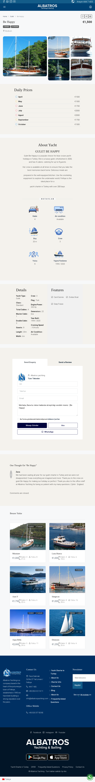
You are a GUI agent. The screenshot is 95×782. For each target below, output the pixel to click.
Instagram (49, 733)
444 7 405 (88, 1)
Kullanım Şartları (54, 419)
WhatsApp (48, 432)
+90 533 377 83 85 (36, 713)
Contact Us (55, 686)
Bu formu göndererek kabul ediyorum (40, 419)
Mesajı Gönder (32, 425)
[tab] (30, 362)
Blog (53, 690)
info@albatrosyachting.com (37, 699)
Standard (15, 26)
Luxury (79, 613)
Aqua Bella (16, 640)
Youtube (61, 733)
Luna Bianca (57, 554)
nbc (65, 771)
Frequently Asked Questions (49, 767)
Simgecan (55, 597)
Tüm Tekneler (34, 378)
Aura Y (15, 597)
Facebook (37, 733)
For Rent (7, 26)
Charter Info (56, 682)
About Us (55, 678)
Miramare (16, 554)
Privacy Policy (67, 767)
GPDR (33, 767)
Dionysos (55, 640)
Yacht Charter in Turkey (20, 767)
